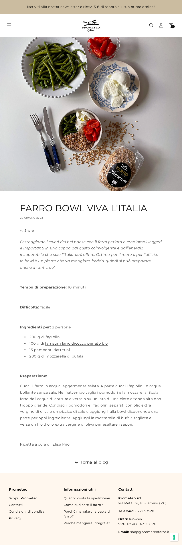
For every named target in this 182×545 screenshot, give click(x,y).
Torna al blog (94, 462)
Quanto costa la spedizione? (87, 498)
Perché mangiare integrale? (87, 523)
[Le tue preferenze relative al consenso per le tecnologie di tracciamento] (174, 537)
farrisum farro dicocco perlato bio (76, 343)
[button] (9, 25)
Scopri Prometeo (23, 498)
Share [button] (29, 231)
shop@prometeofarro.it (150, 532)
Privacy (15, 518)
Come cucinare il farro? (83, 505)
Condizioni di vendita (26, 511)
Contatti (16, 505)
